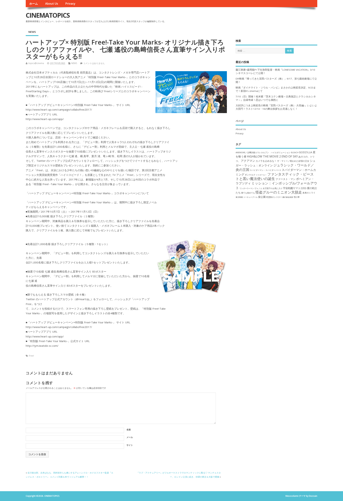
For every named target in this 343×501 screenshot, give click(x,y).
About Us (51, 4)
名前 (128, 429)
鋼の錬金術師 (287, 197)
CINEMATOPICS (48, 15)
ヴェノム (258, 188)
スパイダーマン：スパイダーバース (265, 170)
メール (129, 437)
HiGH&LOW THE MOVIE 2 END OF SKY (272, 156)
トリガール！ (261, 175)
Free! (31, 355)
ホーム (33, 4)
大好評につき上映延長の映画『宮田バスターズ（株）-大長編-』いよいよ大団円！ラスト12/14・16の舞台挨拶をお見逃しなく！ (276, 107)
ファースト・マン (285, 179)
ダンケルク (250, 174)
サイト (129, 445)
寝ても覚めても (248, 193)
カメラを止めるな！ (266, 160)
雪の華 (297, 197)
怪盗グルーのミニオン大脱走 (278, 192)
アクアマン (248, 161)
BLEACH (294, 152)
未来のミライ (308, 192)
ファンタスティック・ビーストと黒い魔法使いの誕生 (275, 176)
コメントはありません (94, 63)
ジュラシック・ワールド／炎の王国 (275, 167)
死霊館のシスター (274, 197)
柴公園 (262, 197)
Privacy (70, 4)
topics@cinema (36, 63)
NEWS (32, 32)
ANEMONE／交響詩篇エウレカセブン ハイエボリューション (263, 152)
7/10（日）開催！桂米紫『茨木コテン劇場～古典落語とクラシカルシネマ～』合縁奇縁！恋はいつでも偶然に (276, 98)
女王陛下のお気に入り (272, 188)
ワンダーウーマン (247, 188)
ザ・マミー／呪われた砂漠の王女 (293, 160)
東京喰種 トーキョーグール (247, 197)
